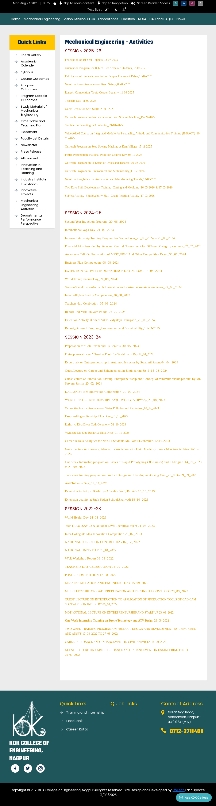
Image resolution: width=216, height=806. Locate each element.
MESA (142, 19)
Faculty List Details (35, 139)
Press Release (31, 152)
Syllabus (27, 72)
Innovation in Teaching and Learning (31, 169)
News (181, 19)
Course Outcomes (35, 79)
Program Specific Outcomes (34, 98)
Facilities (128, 19)
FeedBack (74, 720)
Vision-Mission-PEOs (79, 19)
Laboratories (108, 19)
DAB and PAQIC (161, 19)
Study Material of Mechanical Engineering (34, 111)
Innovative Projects (29, 192)
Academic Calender (29, 64)
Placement (29, 132)
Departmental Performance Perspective (31, 220)
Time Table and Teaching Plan (33, 123)
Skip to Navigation (115, 3)
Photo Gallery (31, 55)
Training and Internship (85, 712)
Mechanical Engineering (42, 19)
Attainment (29, 158)
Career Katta (77, 729)
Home (15, 19)
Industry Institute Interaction (33, 181)
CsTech (179, 790)
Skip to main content (78, 3)
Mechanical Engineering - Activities (31, 205)
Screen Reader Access (153, 3)
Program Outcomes (29, 87)
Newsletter (29, 145)
